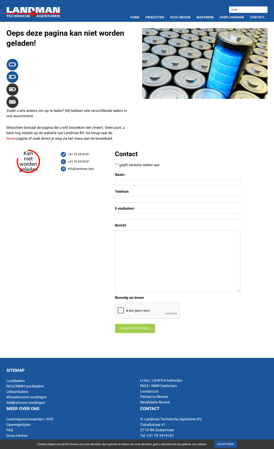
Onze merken (17, 435)
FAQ (9, 430)
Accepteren (225, 444)
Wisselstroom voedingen (26, 397)
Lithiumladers (17, 392)
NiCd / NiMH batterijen (158, 386)
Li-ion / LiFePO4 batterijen (161, 380)
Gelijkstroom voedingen (25, 402)
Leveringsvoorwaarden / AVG (30, 419)
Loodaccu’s (149, 391)
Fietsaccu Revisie (154, 396)
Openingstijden (18, 424)
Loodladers (15, 381)
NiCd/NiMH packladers (25, 386)
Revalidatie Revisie (155, 402)
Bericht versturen (135, 328)
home (11, 138)
